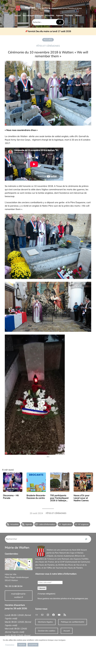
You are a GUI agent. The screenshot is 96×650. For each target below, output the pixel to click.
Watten (30, 7)
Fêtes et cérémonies (48, 45)
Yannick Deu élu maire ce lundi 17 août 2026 (49, 31)
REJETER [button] (22, 645)
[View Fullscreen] (8, 561)
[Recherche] (86, 539)
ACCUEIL (48, 39)
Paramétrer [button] (9, 645)
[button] (18, 564)
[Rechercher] (59, 22)
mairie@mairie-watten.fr (18, 595)
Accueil (66, 630)
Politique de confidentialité (72, 622)
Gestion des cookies (46, 630)
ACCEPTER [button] (33, 645)
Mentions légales (45, 622)
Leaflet (29, 569)
